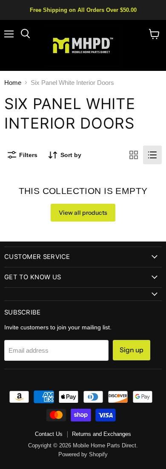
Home (12, 82)
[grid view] (133, 155)
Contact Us (49, 434)
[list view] (152, 155)
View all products (83, 212)
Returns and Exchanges (101, 434)
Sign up (131, 350)
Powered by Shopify (83, 454)
